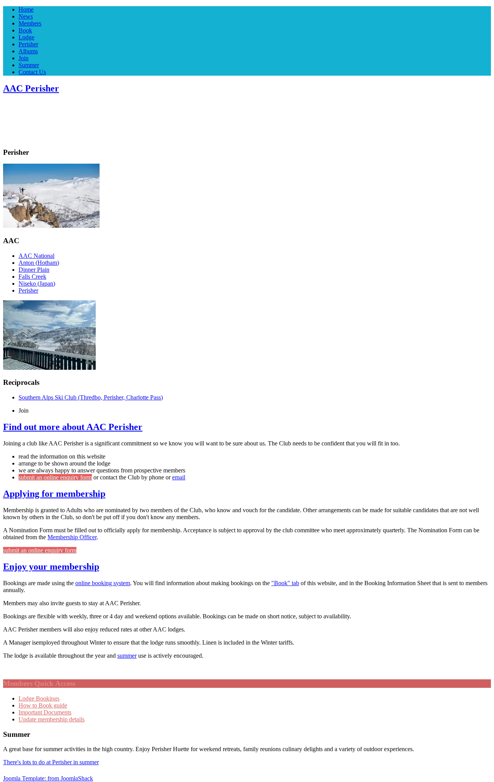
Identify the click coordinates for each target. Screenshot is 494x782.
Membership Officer (71, 537)
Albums (28, 51)
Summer (29, 65)
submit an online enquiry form (55, 477)
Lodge (26, 37)
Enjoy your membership (51, 567)
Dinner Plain (34, 269)
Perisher (28, 44)
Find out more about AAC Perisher (72, 427)
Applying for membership (54, 494)
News (26, 16)
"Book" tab (285, 583)
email (178, 477)
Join (24, 58)
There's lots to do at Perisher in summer (51, 762)
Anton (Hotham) (39, 262)
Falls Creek (32, 276)
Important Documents (45, 712)
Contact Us (32, 72)
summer (127, 655)
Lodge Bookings (39, 698)
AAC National (36, 255)
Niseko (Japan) (37, 283)
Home (26, 9)
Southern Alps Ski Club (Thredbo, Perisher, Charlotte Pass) (91, 397)
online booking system (102, 583)
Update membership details (52, 719)
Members (30, 23)
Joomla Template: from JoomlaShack (48, 778)
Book (25, 30)
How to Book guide (43, 705)
